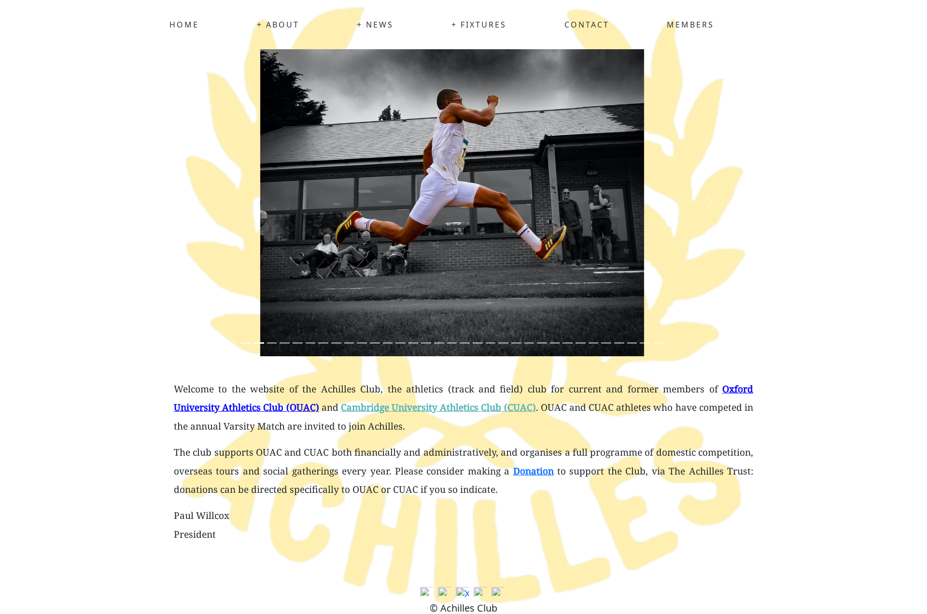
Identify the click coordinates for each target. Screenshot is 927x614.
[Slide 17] (465, 343)
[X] (463, 593)
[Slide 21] (516, 343)
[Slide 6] (323, 343)
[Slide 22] (529, 343)
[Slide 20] (503, 343)
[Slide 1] (259, 343)
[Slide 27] (594, 343)
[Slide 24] (555, 343)
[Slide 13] (413, 343)
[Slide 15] (439, 343)
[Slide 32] (658, 343)
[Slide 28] (606, 343)
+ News (375, 24)
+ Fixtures (478, 24)
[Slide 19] (491, 343)
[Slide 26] (581, 343)
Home (184, 24)
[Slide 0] (246, 343)
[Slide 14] (426, 343)
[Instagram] (481, 593)
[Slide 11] (388, 343)
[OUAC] (427, 593)
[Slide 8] (349, 343)
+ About (278, 24)
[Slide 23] (542, 343)
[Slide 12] (400, 343)
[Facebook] (445, 593)
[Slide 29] (619, 343)
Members (690, 24)
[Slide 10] (375, 343)
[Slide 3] (285, 343)
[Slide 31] (645, 343)
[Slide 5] (311, 343)
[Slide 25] (567, 343)
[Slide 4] (298, 343)
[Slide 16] (452, 343)
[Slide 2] (272, 343)
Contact (586, 24)
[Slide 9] (362, 343)
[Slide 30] (632, 343)
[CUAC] (499, 593)
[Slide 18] (478, 343)
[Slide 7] (336, 343)
